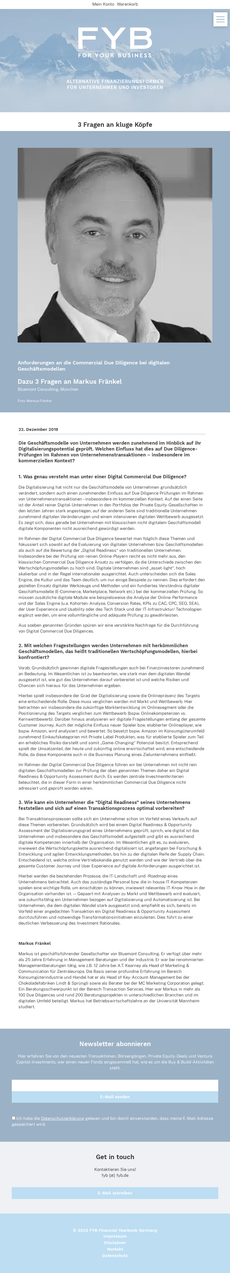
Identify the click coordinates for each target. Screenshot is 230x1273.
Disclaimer (115, 1242)
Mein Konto (103, 4)
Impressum (115, 1236)
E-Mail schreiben (115, 1193)
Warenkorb (127, 4)
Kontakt (115, 1249)
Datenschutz (115, 1255)
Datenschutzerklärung (62, 1118)
